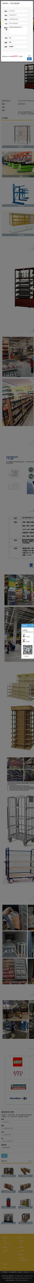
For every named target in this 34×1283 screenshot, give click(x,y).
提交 (29, 59)
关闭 (29, 56)
